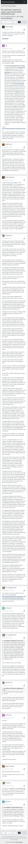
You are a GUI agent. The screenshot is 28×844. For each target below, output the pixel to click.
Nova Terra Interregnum (18, 83)
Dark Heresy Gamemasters (8, 6)
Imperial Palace (21, 67)
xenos (15, 106)
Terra (7, 69)
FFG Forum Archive (8, 2)
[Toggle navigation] (24, 2)
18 (13, 22)
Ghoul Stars (18, 91)
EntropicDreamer (19, 842)
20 (19, 22)
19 (16, 22)
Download (5, 38)
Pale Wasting (7, 72)
